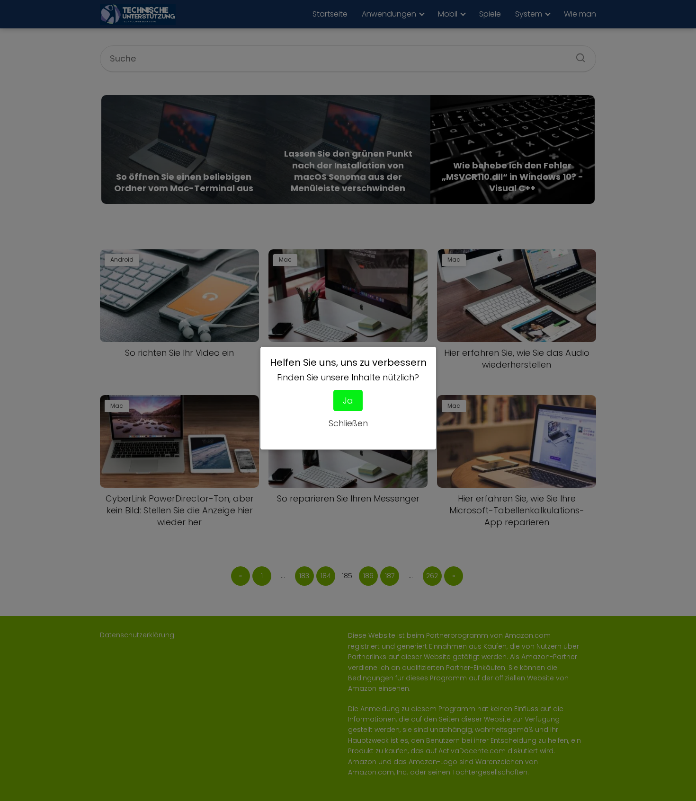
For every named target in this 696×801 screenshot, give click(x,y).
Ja (348, 400)
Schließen (348, 423)
